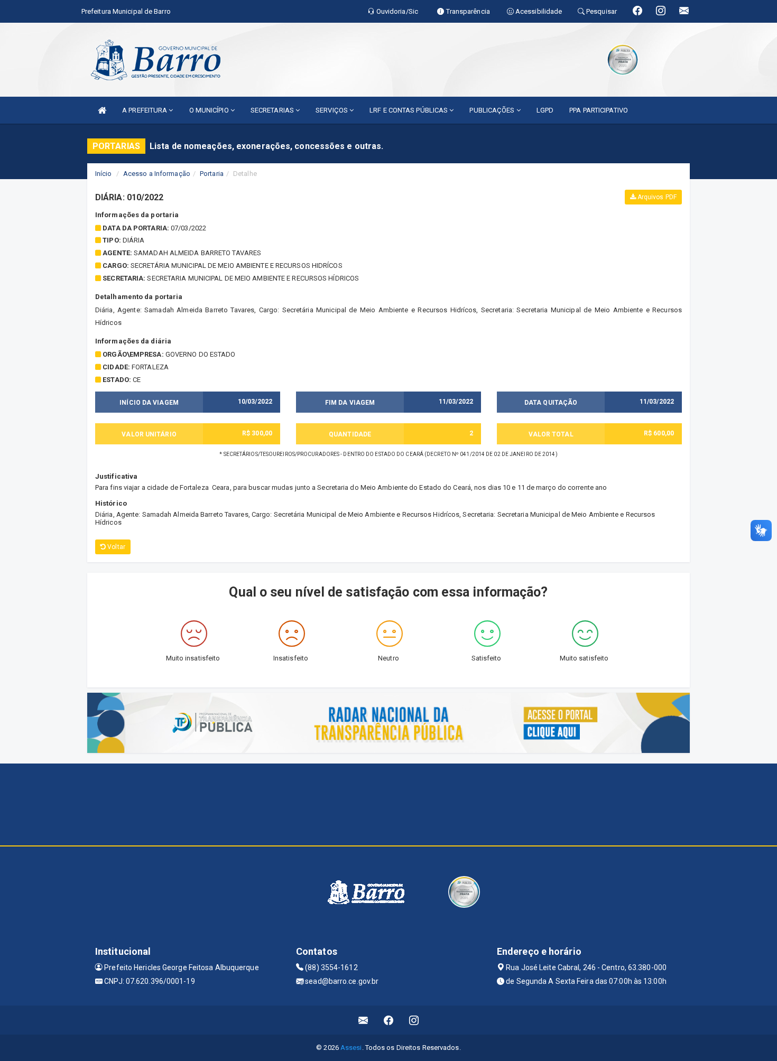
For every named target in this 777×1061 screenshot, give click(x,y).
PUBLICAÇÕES (492, 110)
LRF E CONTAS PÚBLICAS (409, 110)
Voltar (115, 547)
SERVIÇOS (332, 110)
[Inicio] (102, 110)
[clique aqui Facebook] (389, 1020)
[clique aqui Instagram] (414, 1020)
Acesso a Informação (156, 174)
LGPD (544, 110)
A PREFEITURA (145, 110)
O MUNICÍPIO (209, 110)
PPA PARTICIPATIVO (598, 110)
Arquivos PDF (656, 197)
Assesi (351, 1047)
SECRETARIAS (273, 110)
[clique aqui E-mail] (363, 1020)
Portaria (212, 174)
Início (103, 174)
